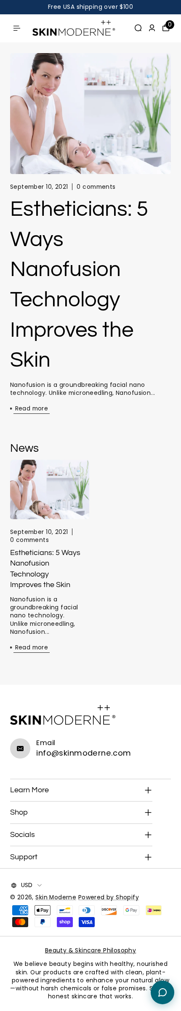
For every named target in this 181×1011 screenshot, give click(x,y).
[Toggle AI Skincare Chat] (162, 992)
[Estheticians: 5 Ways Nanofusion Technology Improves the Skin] (90, 113)
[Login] (152, 28)
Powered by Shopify (108, 897)
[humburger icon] (17, 28)
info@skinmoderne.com (83, 753)
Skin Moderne (55, 897)
